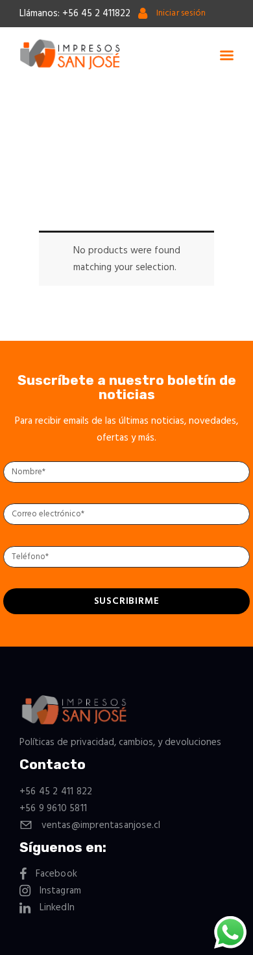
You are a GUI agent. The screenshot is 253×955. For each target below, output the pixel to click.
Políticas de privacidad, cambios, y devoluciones (120, 742)
